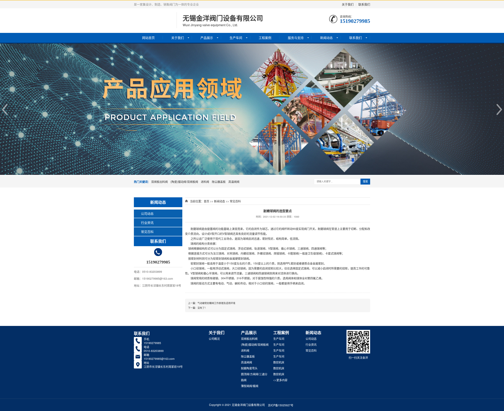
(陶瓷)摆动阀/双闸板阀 (184, 182)
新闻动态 (326, 37)
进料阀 (205, 182)
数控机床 (278, 362)
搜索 (365, 181)
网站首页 (148, 37)
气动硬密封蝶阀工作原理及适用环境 (216, 303)
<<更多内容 (280, 380)
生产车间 (236, 37)
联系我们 (364, 4)
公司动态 (147, 213)
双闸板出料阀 (159, 182)
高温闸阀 (233, 182)
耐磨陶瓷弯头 (249, 368)
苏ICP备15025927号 (280, 405)
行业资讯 (147, 222)
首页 (206, 201)
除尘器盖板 (219, 182)
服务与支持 (296, 37)
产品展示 (206, 37)
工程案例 (265, 37)
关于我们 (348, 4)
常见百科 (147, 231)
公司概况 (214, 338)
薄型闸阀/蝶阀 (249, 386)
